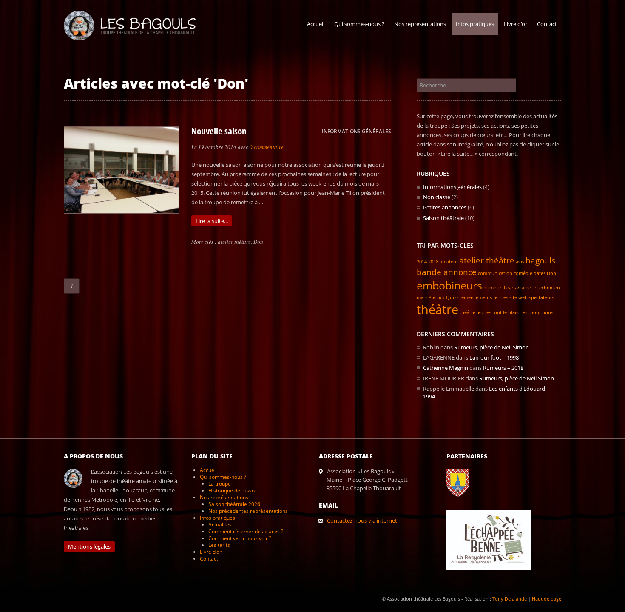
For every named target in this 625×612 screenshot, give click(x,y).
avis (520, 262)
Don (258, 242)
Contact (547, 24)
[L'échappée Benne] (493, 577)
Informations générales (356, 131)
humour (492, 288)
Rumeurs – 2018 (503, 368)
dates (539, 273)
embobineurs (449, 285)
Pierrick (437, 297)
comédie (523, 273)
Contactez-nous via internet (362, 520)
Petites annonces (444, 207)
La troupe (219, 483)
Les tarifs (219, 545)
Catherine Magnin (445, 368)
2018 (433, 262)
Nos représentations (420, 24)
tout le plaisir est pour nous (522, 312)
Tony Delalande (509, 598)
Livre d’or (515, 24)
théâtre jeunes (475, 312)
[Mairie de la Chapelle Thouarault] (462, 503)
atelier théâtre (234, 242)
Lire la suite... (212, 221)
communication (495, 273)
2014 (422, 262)
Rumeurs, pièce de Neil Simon (491, 347)
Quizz (452, 297)
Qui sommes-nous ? (359, 24)
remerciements (476, 297)
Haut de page (546, 598)
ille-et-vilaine (517, 288)
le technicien (546, 288)
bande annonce (447, 271)
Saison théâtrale (443, 218)
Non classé (436, 197)
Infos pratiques (475, 24)
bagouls (540, 260)
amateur (449, 262)
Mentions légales (89, 546)
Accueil (315, 24)
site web (518, 297)
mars (422, 297)
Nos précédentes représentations (248, 511)
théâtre (437, 309)
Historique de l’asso (231, 490)
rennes (500, 297)
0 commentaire (267, 147)
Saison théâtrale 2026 (234, 504)
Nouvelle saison (219, 131)
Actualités (220, 524)
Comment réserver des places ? (245, 531)
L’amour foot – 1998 (494, 357)
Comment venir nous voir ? (239, 538)
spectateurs (541, 297)
